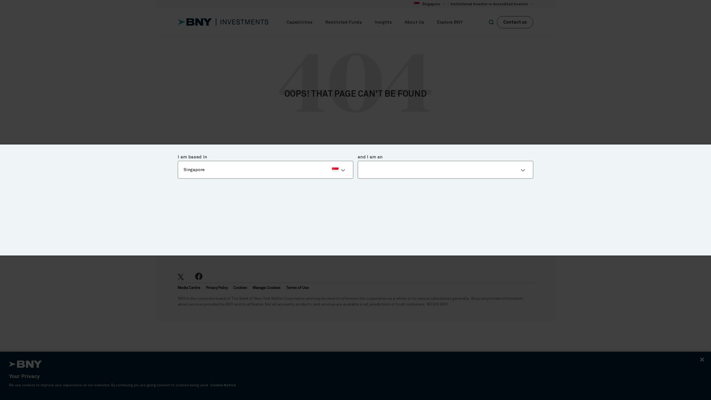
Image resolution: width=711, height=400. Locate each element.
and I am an (370, 157)
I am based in (192, 157)
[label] (265, 169)
